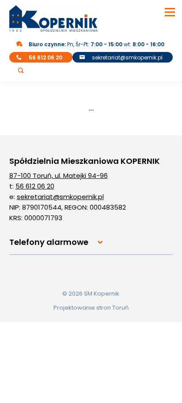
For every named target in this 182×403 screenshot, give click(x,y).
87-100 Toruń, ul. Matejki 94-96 (58, 175)
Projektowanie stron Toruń (91, 307)
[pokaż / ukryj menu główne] (170, 12)
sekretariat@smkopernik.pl (127, 57)
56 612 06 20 (34, 186)
